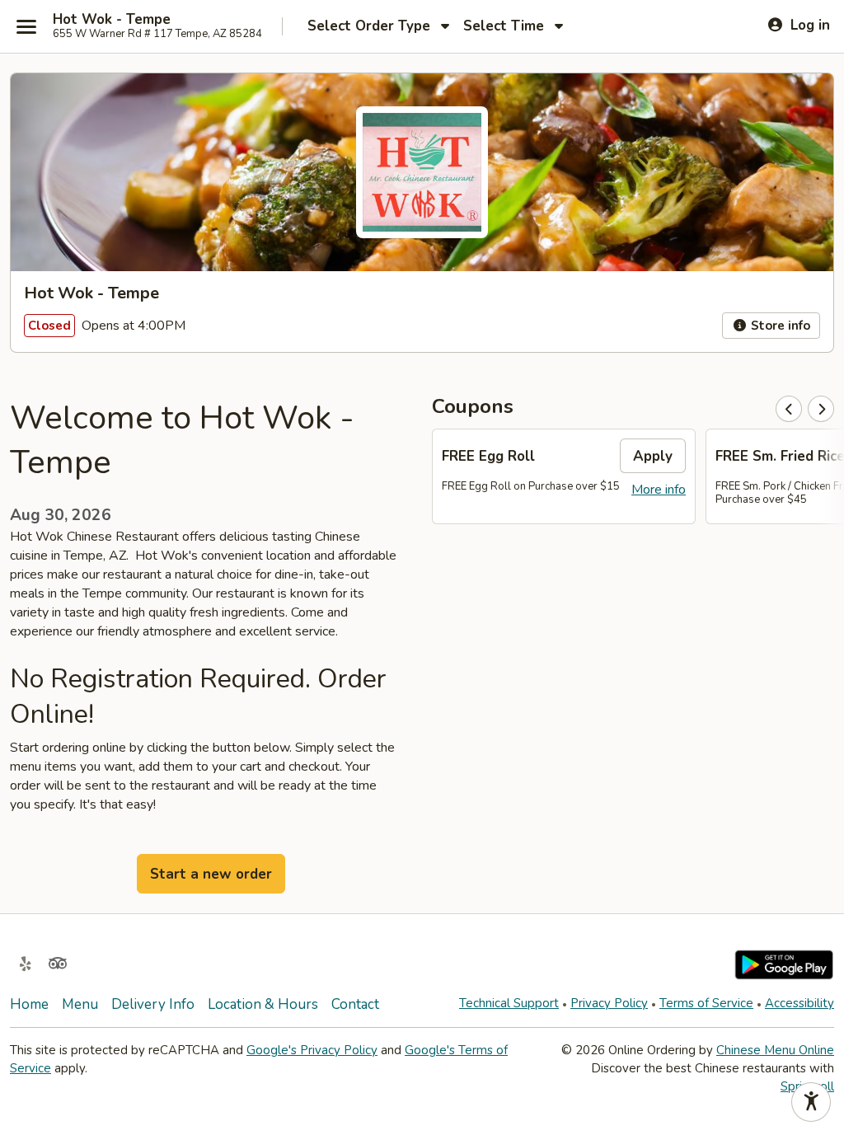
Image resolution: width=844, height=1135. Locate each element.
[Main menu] (26, 26)
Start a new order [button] (211, 874)
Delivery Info (153, 1004)
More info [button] (658, 490)
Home (29, 1004)
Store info (779, 325)
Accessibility (799, 1003)
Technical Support (509, 1003)
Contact (355, 1004)
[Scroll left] (789, 409)
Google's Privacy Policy (311, 1050)
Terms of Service (706, 1003)
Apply (653, 456)
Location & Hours (263, 1004)
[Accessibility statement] (811, 1102)
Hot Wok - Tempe (112, 20)
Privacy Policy (609, 1003)
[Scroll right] (821, 409)
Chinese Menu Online (775, 1050)
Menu (80, 1004)
